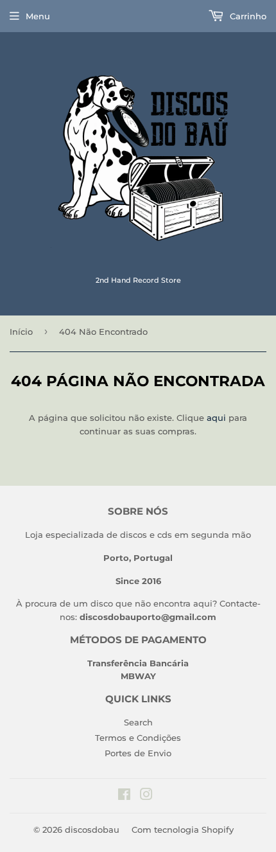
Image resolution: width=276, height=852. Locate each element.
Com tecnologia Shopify (183, 829)
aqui (216, 418)
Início (21, 331)
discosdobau (92, 829)
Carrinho (246, 16)
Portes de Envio (138, 753)
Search (138, 722)
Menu (38, 16)
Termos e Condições (138, 737)
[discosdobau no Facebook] (124, 796)
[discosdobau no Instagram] (146, 796)
